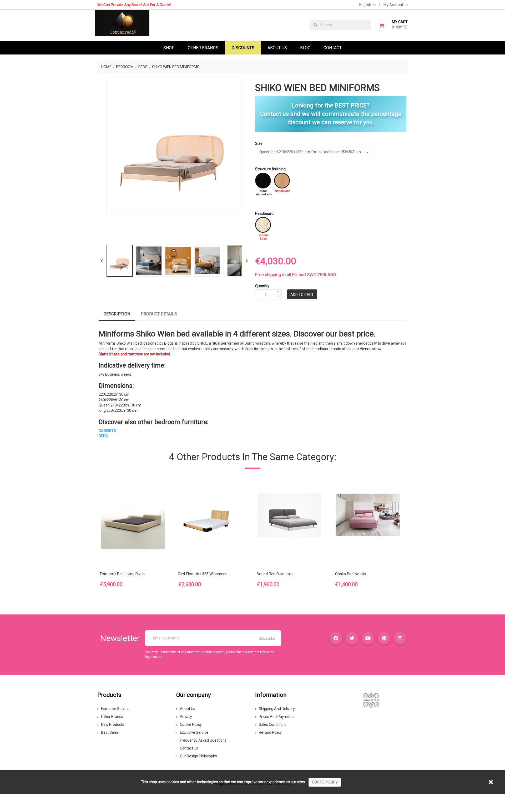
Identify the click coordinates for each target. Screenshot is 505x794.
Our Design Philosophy (198, 756)
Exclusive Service (115, 709)
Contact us (189, 748)
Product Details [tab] (159, 313)
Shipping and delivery (277, 709)
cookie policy (325, 782)
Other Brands (203, 47)
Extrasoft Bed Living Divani (122, 574)
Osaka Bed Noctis (350, 574)
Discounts (242, 47)
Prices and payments (277, 716)
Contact (333, 47)
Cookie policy (191, 724)
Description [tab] (116, 313)
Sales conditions (272, 724)
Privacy (186, 716)
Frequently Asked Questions (203, 740)
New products (112, 724)
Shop (169, 47)
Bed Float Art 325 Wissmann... (204, 574)
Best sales (110, 732)
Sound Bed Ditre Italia (275, 574)
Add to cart (302, 294)
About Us (277, 47)
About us (187, 709)
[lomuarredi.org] (371, 700)
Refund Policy (270, 732)
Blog (305, 47)
